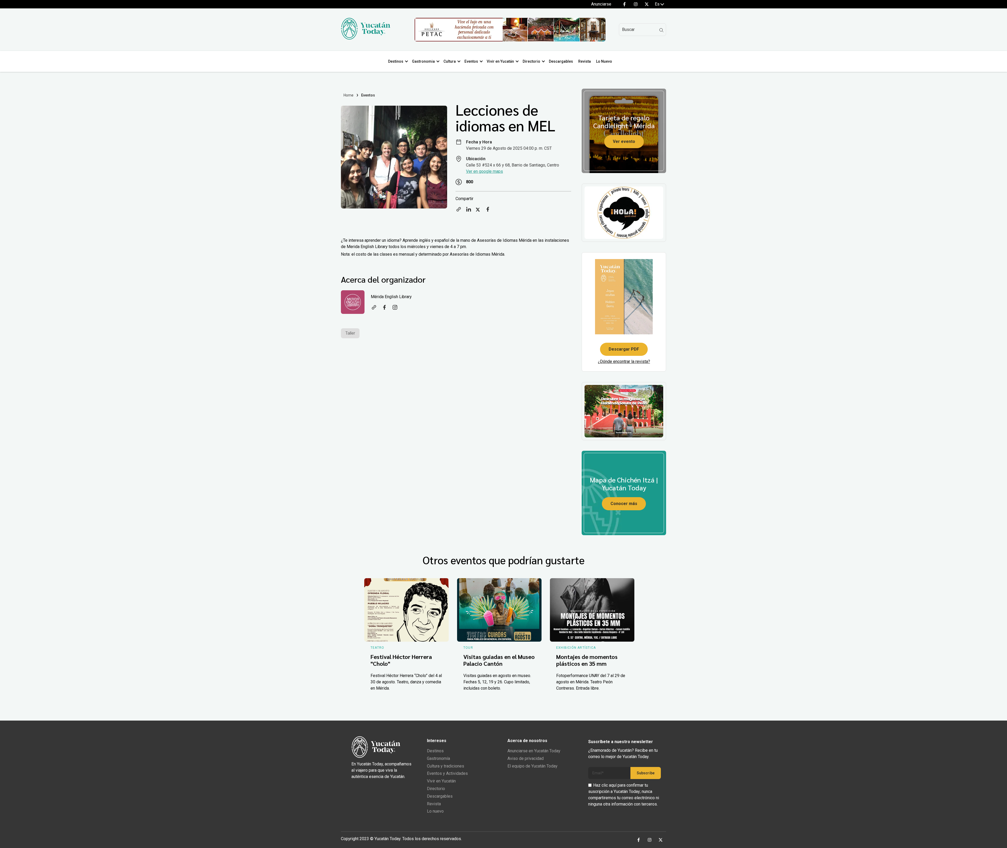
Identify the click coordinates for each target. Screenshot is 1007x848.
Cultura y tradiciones (445, 766)
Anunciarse (601, 4)
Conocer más (623, 503)
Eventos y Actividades (447, 773)
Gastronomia (423, 61)
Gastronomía (438, 758)
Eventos (471, 61)
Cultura (449, 61)
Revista (584, 61)
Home (349, 95)
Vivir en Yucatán (500, 61)
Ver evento (624, 141)
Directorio (531, 61)
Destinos (395, 61)
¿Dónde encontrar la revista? (624, 361)
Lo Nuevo (604, 61)
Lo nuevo (435, 811)
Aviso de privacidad (525, 758)
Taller (350, 333)
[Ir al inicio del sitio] (365, 38)
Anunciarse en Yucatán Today (533, 750)
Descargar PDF (624, 349)
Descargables (561, 61)
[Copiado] (459, 210)
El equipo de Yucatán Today (532, 766)
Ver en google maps (484, 171)
